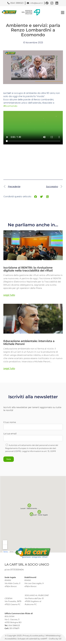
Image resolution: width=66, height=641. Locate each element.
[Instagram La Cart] (51, 3)
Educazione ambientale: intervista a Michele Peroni (28, 342)
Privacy (26, 635)
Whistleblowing (53, 635)
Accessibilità (11, 638)
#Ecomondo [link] (10, 106)
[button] (35, 197)
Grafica (52, 638)
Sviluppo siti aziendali (27, 638)
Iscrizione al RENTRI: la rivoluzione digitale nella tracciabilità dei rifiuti (28, 269)
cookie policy (38, 635)
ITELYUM (28, 14)
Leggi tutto (9, 295)
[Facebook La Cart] (47, 3)
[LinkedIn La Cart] (56, 3)
